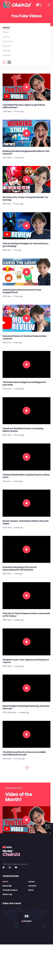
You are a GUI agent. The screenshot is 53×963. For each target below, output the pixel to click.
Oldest (6, 32)
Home (5, 881)
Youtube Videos (10, 890)
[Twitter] (4, 867)
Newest (6, 27)
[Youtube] (16, 867)
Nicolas (29, 950)
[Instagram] (10, 867)
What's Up (7, 894)
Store (31, 890)
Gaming (6, 50)
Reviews (6, 55)
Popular (6, 36)
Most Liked (7, 41)
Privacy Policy (36, 957)
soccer (31, 881)
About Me (7, 886)
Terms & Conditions (19, 957)
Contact (32, 886)
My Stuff (7, 46)
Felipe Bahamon (41, 950)
